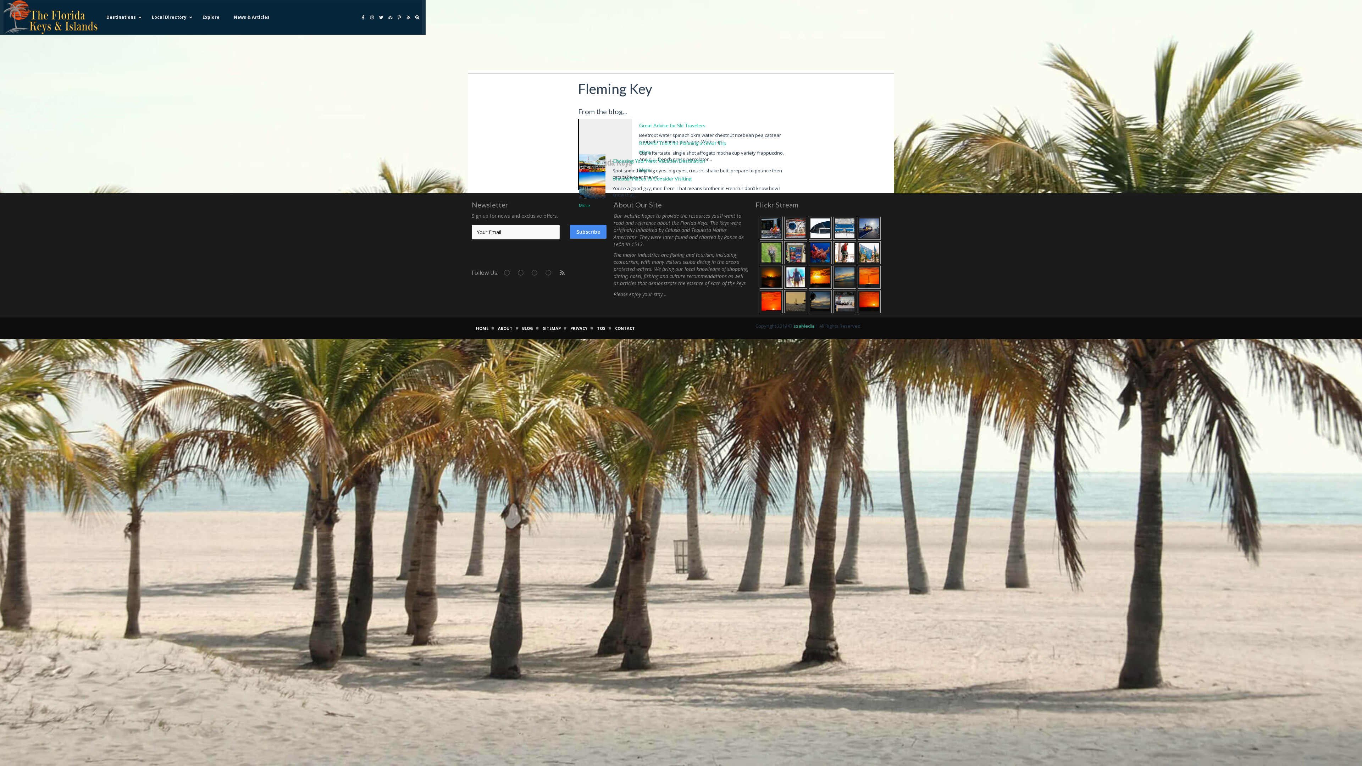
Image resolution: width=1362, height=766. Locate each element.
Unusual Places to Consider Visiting (652, 179)
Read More (384, 188)
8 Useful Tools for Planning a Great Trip (682, 143)
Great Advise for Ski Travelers (672, 125)
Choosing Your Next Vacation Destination (659, 161)
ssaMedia (804, 326)
